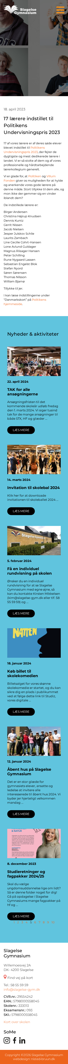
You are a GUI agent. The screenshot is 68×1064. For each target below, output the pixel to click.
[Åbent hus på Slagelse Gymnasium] (34, 741)
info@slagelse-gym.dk (22, 990)
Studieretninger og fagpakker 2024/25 (26, 873)
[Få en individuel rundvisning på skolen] (34, 540)
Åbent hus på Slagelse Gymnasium (29, 771)
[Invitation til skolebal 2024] (34, 459)
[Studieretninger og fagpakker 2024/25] (34, 843)
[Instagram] (7, 1042)
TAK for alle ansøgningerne (22, 391)
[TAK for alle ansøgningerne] (34, 361)
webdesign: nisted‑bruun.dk (34, 1059)
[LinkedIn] (22, 1042)
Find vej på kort (20, 978)
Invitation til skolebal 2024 (33, 487)
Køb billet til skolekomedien (22, 673)
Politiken (34, 176)
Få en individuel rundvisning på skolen (29, 571)
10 (53, 922)
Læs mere (21, 430)
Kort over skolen (17, 1022)
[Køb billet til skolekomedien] (34, 643)
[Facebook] (14, 1042)
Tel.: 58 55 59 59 (16, 985)
